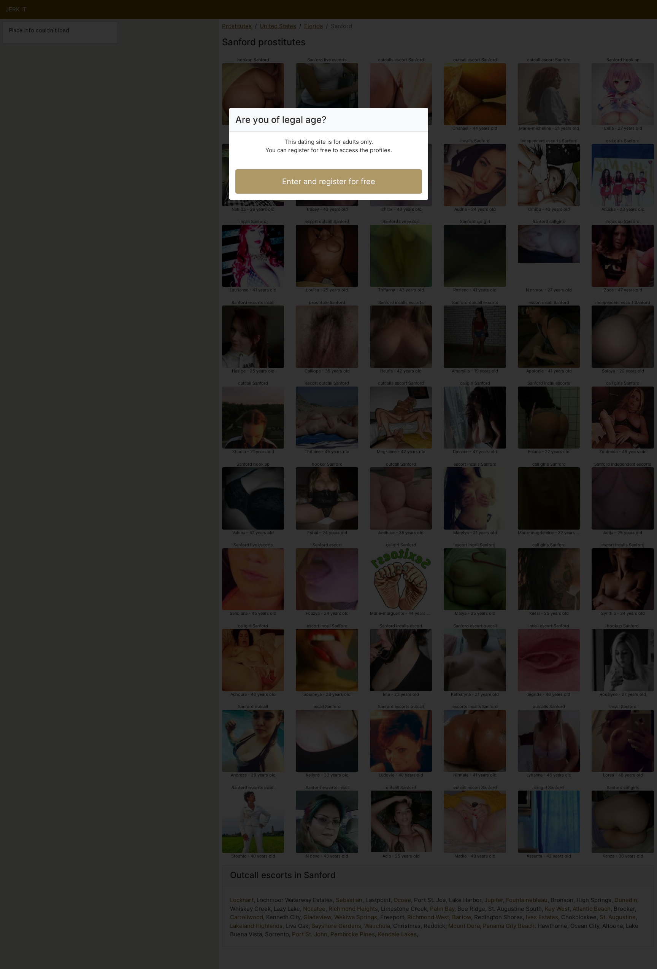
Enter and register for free (328, 181)
